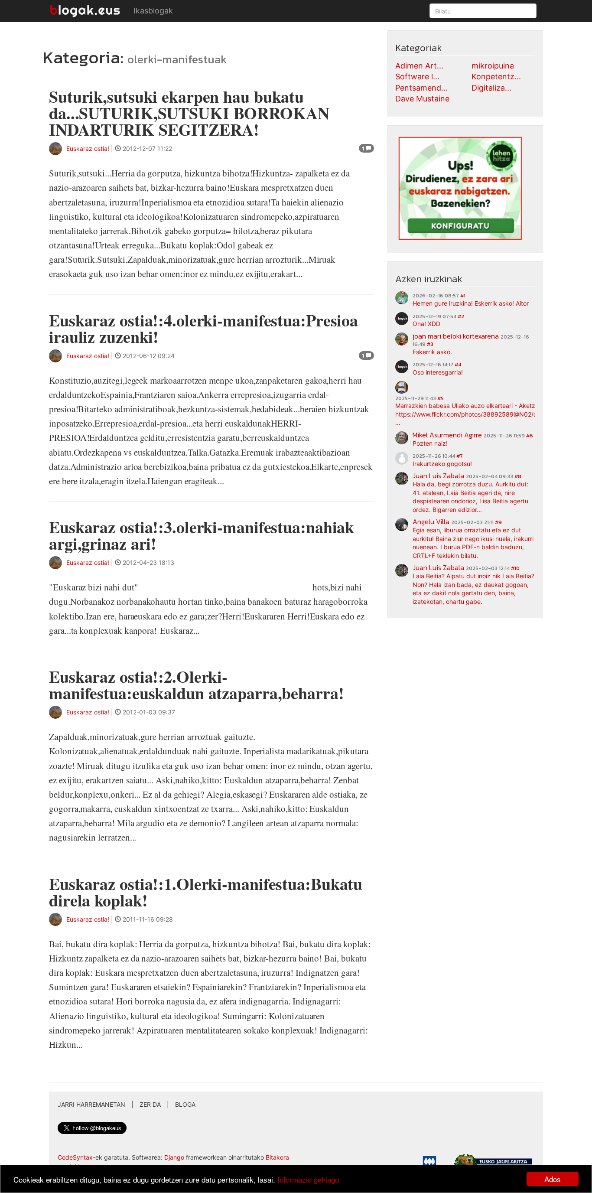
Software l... (417, 76)
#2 (461, 316)
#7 (459, 456)
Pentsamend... (421, 87)
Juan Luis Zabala (438, 475)
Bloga (185, 1104)
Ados (552, 1178)
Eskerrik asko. (432, 351)
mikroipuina (493, 65)
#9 (498, 522)
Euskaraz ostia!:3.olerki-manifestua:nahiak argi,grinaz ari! (201, 535)
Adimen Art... (419, 65)
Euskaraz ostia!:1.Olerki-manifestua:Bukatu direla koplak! (205, 892)
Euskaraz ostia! (87, 148)
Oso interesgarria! (438, 372)
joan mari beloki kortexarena (456, 336)
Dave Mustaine (422, 98)
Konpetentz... (496, 76)
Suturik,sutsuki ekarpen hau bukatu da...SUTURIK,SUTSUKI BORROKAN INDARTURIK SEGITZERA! (189, 113)
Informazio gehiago (308, 1179)
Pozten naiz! (430, 443)
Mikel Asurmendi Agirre (447, 435)
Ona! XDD (426, 323)
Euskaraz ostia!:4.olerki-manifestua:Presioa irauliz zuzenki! (203, 328)
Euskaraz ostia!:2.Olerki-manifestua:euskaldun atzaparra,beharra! (196, 685)
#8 (517, 476)
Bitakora (277, 1157)
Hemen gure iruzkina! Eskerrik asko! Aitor (471, 303)
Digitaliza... (491, 87)
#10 (515, 568)
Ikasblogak (153, 10)
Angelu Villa (431, 521)
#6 (529, 436)
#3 (430, 344)
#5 (440, 398)
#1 (462, 296)
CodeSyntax (75, 1157)
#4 (458, 364)
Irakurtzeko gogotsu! (442, 463)
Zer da (150, 1104)
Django (174, 1157)
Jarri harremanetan (91, 1104)
